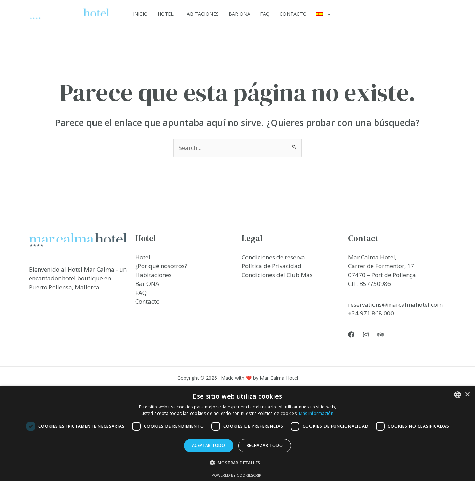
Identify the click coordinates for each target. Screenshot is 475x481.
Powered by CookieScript (237, 475)
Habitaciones (201, 13)
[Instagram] (366, 334)
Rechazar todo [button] (265, 445)
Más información (316, 413)
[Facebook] (351, 334)
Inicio (140, 13)
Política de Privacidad (271, 266)
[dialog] (237, 433)
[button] (327, 14)
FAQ (265, 13)
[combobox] (457, 394)
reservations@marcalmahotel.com (395, 304)
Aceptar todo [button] (208, 445)
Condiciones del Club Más (277, 275)
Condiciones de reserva (273, 257)
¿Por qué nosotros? (161, 266)
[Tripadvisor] (380, 334)
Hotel (166, 13)
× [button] (467, 394)
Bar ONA (239, 13)
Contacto (293, 13)
